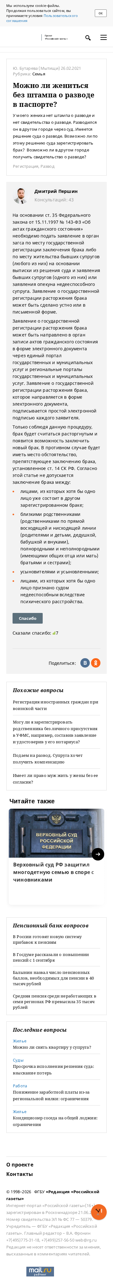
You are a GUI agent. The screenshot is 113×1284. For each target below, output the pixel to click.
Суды (18, 1060)
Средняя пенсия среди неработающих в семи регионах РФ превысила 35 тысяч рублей (54, 1001)
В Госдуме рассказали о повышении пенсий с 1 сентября (51, 957)
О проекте (19, 1164)
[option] (56, 857)
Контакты (19, 1174)
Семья (38, 74)
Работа (20, 1086)
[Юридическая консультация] (22, 37)
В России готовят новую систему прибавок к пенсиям (47, 939)
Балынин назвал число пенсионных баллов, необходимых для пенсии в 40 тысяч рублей (53, 978)
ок (101, 13)
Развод (47, 166)
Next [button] (98, 854)
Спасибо (27, 618)
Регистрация (25, 166)
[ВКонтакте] (85, 663)
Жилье (19, 1041)
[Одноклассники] (95, 663)
